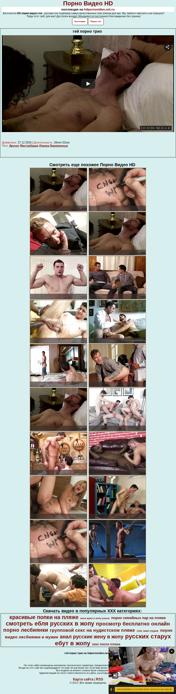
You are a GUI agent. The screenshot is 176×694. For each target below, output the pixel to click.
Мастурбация (29, 145)
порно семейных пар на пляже (138, 618)
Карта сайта (83, 679)
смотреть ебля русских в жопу (50, 623)
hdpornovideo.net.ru (99, 9)
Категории (79, 21)
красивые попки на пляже (44, 617)
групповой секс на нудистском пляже (92, 630)
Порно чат (95, 21)
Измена (44, 145)
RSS (99, 679)
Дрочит (14, 145)
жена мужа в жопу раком (94, 618)
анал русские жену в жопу (91, 636)
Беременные (59, 145)
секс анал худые (147, 630)
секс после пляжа (106, 644)
